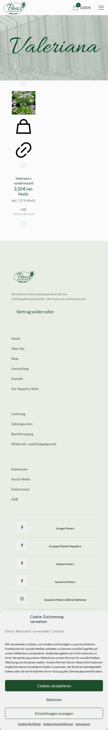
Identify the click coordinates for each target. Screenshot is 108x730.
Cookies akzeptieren (54, 686)
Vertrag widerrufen (35, 311)
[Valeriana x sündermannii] (23, 103)
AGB (14, 499)
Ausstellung (20, 369)
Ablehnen (54, 699)
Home (15, 338)
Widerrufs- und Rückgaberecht (33, 444)
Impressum (82, 724)
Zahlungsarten (21, 424)
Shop (14, 359)
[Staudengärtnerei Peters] (15, 7)
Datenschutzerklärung (58, 724)
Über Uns (18, 349)
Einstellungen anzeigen (54, 713)
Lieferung (18, 414)
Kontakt (17, 379)
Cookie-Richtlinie (29, 724)
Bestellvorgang (22, 434)
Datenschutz (20, 489)
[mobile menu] (101, 7)
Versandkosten (23, 214)
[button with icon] (22, 527)
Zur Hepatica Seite (25, 389)
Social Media (20, 479)
